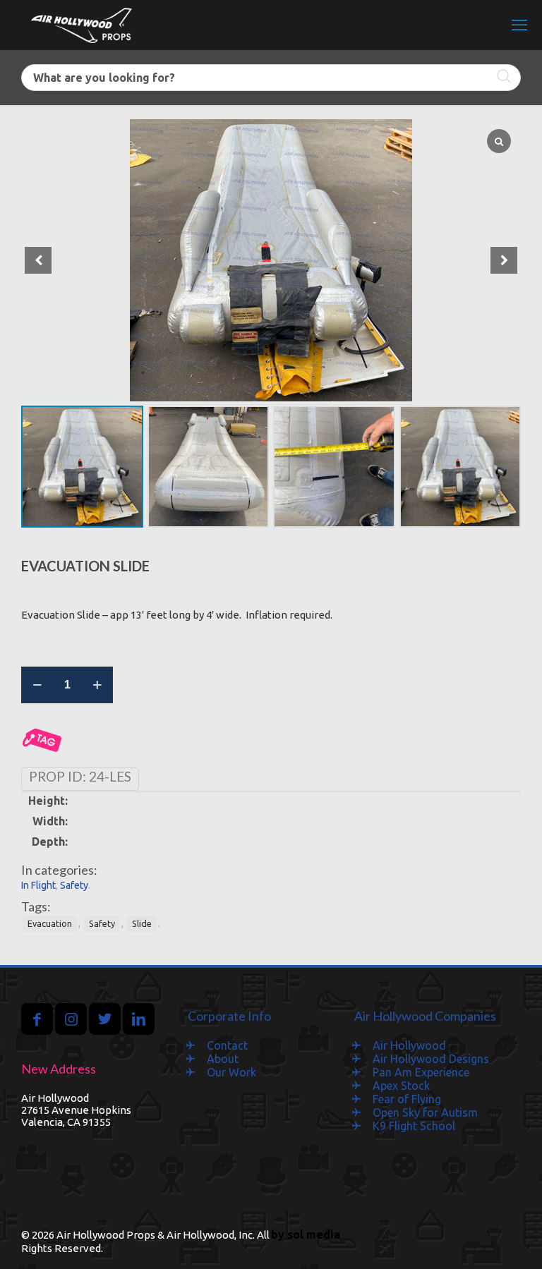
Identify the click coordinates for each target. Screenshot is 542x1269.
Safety (74, 885)
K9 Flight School (414, 1125)
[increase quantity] (97, 685)
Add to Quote (42, 740)
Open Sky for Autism (425, 1112)
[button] (503, 260)
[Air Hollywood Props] (82, 24)
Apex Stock (401, 1085)
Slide (142, 923)
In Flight (38, 885)
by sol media (305, 1234)
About (223, 1058)
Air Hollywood (409, 1045)
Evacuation (50, 923)
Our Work (231, 1072)
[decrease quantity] (37, 685)
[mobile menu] (519, 25)
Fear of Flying (407, 1099)
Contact (227, 1045)
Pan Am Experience (421, 1072)
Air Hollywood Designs (431, 1058)
